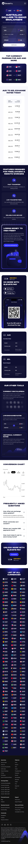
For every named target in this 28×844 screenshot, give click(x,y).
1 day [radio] (4, 472)
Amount (4, 27)
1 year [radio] (23, 472)
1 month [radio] (13, 472)
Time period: (5, 469)
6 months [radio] (18, 472)
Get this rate (14, 45)
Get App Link (14, 66)
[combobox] (22, 30)
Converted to (5, 37)
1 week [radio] (9, 472)
